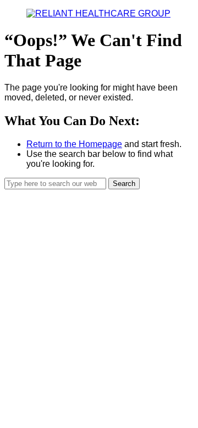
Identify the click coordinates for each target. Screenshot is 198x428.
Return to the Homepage (74, 144)
